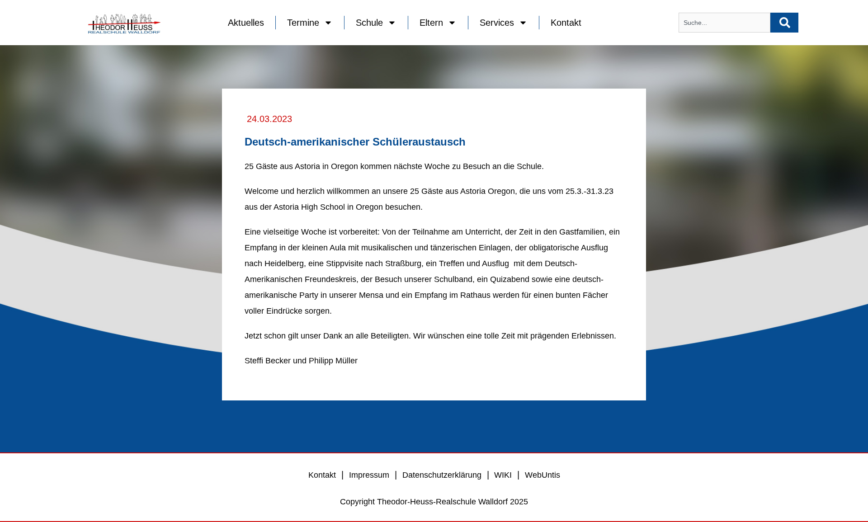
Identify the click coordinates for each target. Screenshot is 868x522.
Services (497, 23)
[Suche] (784, 23)
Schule (369, 23)
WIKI (502, 475)
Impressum (369, 475)
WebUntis (542, 475)
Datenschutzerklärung (441, 475)
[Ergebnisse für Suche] (724, 37)
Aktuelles (246, 23)
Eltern (431, 23)
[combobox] (724, 23)
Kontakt (566, 23)
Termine (303, 23)
